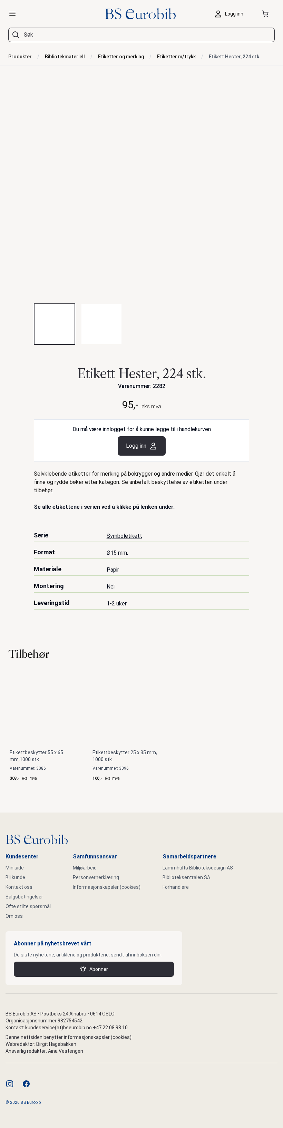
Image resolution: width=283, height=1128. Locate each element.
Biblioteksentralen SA (186, 877)
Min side (15, 868)
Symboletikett (124, 536)
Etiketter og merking (121, 56)
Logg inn (136, 446)
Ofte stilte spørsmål (28, 906)
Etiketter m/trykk (176, 56)
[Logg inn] (230, 14)
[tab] (54, 324)
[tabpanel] (141, 190)
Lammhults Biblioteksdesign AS (198, 868)
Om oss (14, 916)
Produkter (20, 56)
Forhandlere (176, 887)
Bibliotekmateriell (65, 56)
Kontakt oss (19, 887)
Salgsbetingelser (24, 897)
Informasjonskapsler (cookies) (106, 887)
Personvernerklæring (96, 877)
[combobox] (141, 35)
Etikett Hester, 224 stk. (235, 56)
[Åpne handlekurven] (266, 14)
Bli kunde (15, 877)
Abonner (98, 969)
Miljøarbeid (85, 868)
